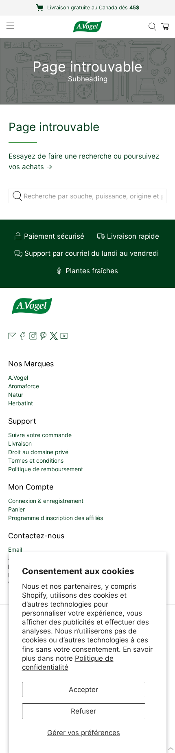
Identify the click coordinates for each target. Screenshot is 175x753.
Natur (15, 394)
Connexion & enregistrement (45, 500)
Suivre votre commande (40, 434)
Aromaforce (23, 386)
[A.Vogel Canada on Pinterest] (43, 337)
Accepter (83, 690)
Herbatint (20, 403)
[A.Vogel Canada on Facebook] (22, 337)
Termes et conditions (35, 460)
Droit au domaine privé (38, 451)
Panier (16, 509)
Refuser (83, 711)
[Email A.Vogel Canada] (12, 337)
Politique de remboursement (45, 469)
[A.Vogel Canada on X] (54, 337)
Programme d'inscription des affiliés (55, 517)
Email (15, 549)
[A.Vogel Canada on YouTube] (64, 337)
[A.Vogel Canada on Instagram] (33, 337)
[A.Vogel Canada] (87, 26)
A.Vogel (18, 377)
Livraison (20, 443)
